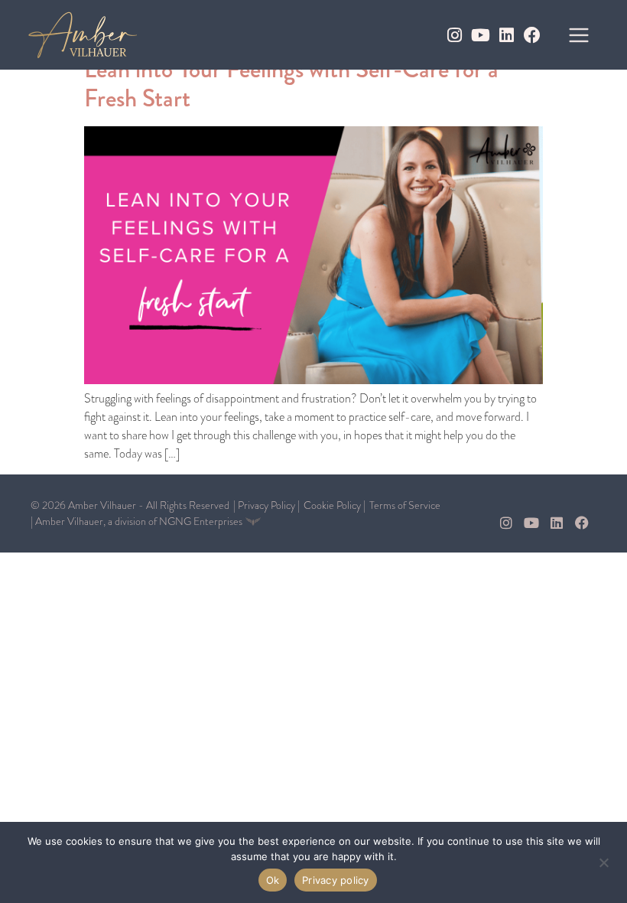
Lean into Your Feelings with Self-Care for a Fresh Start (291, 83)
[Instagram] (454, 35)
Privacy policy (335, 880)
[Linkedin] (506, 35)
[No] (603, 861)
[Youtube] (480, 35)
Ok (273, 880)
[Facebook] (532, 35)
